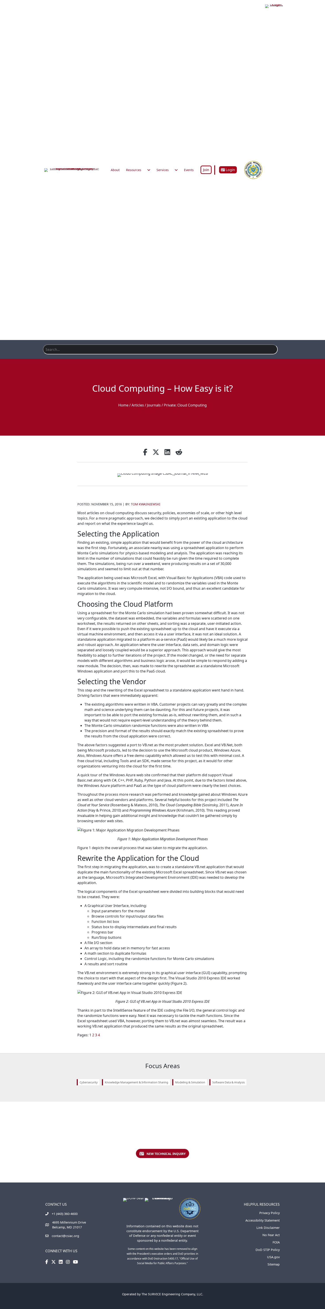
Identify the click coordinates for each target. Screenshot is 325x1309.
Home (123, 405)
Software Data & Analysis (228, 1082)
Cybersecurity (89, 1082)
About (115, 170)
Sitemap (274, 1264)
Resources (133, 170)
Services (163, 170)
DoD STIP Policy (268, 1250)
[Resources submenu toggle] (148, 170)
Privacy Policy (269, 1213)
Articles (138, 405)
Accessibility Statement (262, 1220)
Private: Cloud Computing (185, 405)
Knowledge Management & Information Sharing (136, 1082)
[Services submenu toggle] (176, 170)
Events (189, 170)
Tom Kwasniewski (145, 504)
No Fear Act (271, 1235)
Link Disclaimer (268, 1228)
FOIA (276, 1242)
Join (206, 169)
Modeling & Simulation (190, 1082)
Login (230, 169)
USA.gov (273, 1257)
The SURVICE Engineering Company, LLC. (172, 1294)
